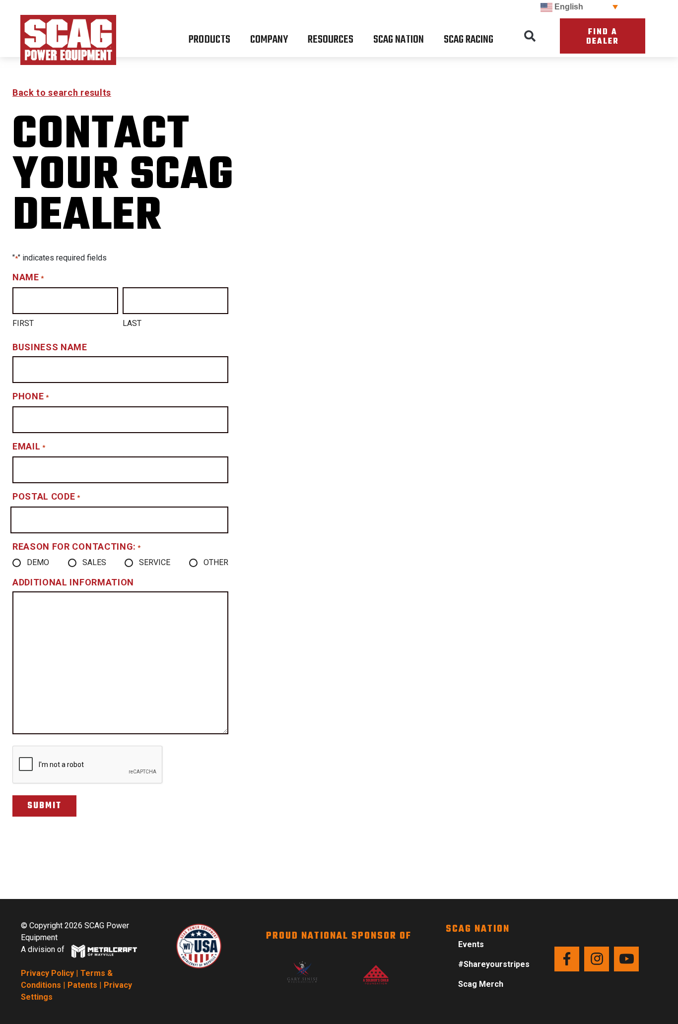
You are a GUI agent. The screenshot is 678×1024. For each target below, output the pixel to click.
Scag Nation (398, 40)
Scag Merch (480, 984)
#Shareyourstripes (494, 964)
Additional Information (73, 582)
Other (215, 562)
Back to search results (61, 92)
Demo (38, 562)
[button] (529, 36)
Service (154, 562)
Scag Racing (468, 40)
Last (132, 323)
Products (209, 40)
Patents (82, 985)
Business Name (49, 347)
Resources (330, 40)
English (567, 6)
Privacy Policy (47, 973)
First (23, 323)
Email (28, 446)
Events (471, 944)
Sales (94, 562)
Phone (30, 396)
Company (269, 40)
